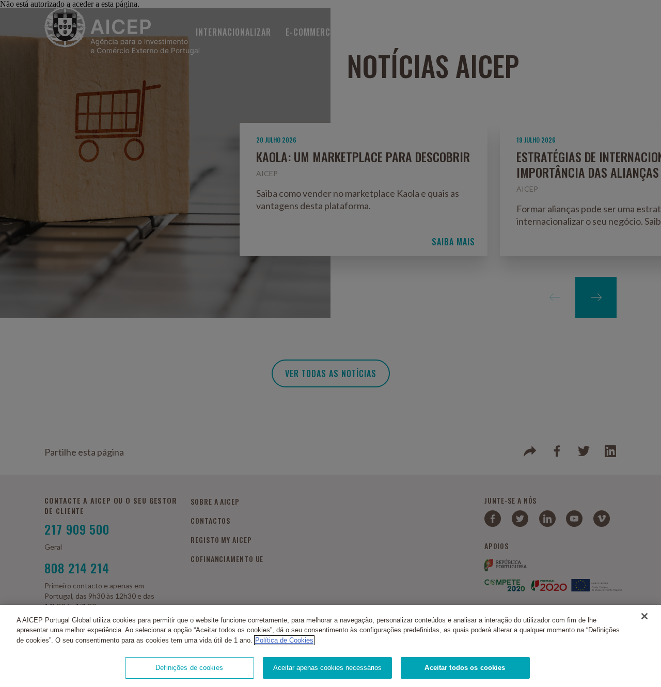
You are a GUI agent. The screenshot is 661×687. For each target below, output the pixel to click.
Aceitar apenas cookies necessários (327, 668)
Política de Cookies (284, 640)
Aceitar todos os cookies (464, 668)
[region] (330, 646)
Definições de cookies (189, 668)
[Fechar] (644, 616)
